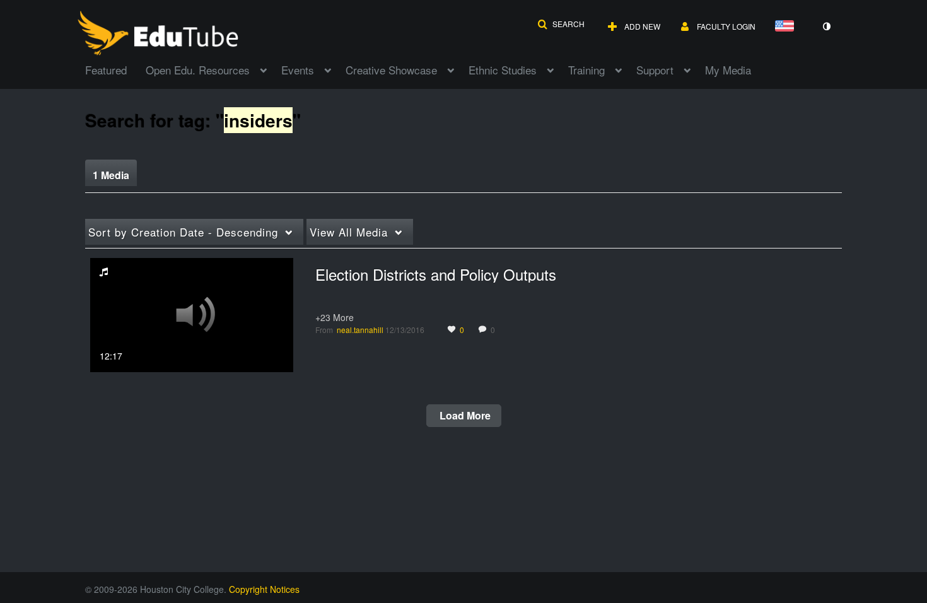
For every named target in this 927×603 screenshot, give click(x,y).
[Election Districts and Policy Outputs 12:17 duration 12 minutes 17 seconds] (191, 313)
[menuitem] (115, 68)
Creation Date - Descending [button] (183, 232)
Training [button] (586, 70)
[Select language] (787, 26)
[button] (561, 24)
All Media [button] (349, 232)
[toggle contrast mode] (826, 26)
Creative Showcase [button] (391, 70)
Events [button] (297, 70)
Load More (464, 415)
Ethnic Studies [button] (503, 70)
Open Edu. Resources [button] (198, 70)
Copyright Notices (264, 589)
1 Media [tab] (111, 175)
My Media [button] (728, 70)
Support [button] (654, 70)
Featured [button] (106, 70)
